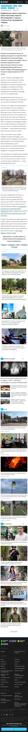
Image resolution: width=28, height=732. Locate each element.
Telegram (4, 245)
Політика (3, 680)
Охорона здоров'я (19, 668)
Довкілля (3, 668)
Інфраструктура (19, 670)
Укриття (15, 5)
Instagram (11, 245)
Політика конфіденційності (5, 699)
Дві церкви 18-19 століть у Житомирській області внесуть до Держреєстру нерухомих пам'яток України (13, 322)
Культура (17, 661)
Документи (18, 699)
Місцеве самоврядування (6, 10)
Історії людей (18, 677)
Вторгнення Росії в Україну (6, 5)
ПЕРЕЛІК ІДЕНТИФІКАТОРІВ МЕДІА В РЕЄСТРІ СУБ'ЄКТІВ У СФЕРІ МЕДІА (21, 704)
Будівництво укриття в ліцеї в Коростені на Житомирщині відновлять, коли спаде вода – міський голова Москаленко (14, 188)
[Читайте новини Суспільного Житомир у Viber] (9, 715)
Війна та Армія (16, 10)
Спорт (2, 684)
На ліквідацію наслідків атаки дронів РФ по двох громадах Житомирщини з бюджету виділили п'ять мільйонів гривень (14, 272)
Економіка (4, 664)
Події (2, 659)
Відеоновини (4, 686)
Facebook (24, 245)
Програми (3, 702)
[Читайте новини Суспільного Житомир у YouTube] (7, 715)
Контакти (3, 693)
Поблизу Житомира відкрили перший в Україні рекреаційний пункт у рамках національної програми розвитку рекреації (14, 297)
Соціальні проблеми (20, 682)
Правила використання (18, 696)
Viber (18, 245)
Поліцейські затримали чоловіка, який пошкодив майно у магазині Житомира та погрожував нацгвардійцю (13, 347)
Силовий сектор (5, 677)
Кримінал (3, 661)
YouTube (14, 247)
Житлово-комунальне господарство (7, 671)
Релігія (16, 680)
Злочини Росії (4, 682)
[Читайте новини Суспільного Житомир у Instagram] (4, 715)
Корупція (17, 659)
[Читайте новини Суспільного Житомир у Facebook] (2, 715)
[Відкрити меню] (27, 2)
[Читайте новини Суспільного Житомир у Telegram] (12, 715)
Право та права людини (5, 675)
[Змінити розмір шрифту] (26, 29)
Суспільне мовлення (6, 695)
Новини (3, 651)
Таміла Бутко (7, 25)
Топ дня (17, 686)
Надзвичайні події (20, 666)
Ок (14, 729)
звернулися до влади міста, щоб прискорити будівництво (13, 209)
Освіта (16, 664)
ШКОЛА (20, 5)
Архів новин (18, 693)
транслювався (20, 69)
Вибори (3, 666)
